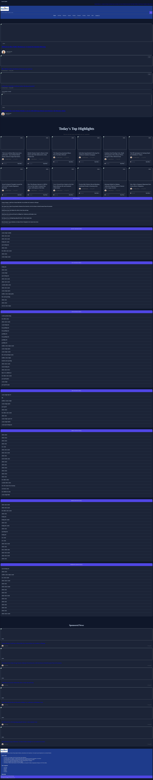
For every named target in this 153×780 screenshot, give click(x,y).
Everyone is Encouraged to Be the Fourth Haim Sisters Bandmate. (15, 757)
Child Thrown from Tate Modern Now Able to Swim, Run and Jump (15, 210)
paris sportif (4, 406)
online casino (4, 299)
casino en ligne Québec (6, 421)
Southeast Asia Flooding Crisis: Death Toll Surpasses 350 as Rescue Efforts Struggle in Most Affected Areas (114, 154)
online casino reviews (6, 369)
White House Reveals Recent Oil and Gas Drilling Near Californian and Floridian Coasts (19, 214)
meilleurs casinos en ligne (7, 400)
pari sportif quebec (5, 378)
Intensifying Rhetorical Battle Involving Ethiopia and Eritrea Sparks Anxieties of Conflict (19, 759)
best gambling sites (5, 327)
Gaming (83, 15)
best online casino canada (7, 250)
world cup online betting (6, 315)
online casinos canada (6, 321)
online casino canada (6, 235)
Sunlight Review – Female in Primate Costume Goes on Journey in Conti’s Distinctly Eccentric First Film (92, 3)
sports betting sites (5, 244)
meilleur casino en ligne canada (8, 345)
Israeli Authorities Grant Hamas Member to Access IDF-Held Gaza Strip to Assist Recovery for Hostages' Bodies (33, 110)
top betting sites (5, 531)
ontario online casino (6, 458)
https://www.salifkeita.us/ (6, 372)
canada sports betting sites (7, 424)
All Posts (59, 15)
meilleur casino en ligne (6, 357)
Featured (79, 15)
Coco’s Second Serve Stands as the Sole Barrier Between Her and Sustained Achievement (63, 186)
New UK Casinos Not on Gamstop (8, 485)
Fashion (74, 15)
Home (54, 15)
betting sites (4, 266)
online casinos (4, 247)
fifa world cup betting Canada (7, 354)
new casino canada (5, 577)
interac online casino (6, 549)
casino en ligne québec (6, 348)
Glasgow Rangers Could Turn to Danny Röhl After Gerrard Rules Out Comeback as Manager (20, 202)
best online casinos (5, 318)
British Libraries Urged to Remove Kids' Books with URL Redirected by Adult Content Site (38, 154)
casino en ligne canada (6, 256)
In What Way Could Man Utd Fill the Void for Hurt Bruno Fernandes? (18, 86)
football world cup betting (7, 360)
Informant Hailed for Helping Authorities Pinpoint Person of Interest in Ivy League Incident (114, 186)
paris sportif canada (6, 384)
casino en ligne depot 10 (6, 394)
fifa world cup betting (6, 296)
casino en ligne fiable (6, 494)
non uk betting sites (5, 568)
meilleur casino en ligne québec (8, 293)
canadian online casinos (6, 284)
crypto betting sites (5, 324)
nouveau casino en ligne (6, 305)
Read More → (20, 163)
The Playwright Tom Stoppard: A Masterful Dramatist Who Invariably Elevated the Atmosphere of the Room (22, 758)
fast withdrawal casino (6, 491)
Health (88, 15)
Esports (69, 15)
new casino (4, 446)
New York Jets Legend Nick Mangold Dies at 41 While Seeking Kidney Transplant (18, 760)
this (2, 397)
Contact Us (97, 15)
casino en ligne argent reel (7, 418)
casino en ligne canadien (6, 232)
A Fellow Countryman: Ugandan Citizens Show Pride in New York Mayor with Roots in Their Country (132, 3)
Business (64, 15)
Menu (77, 17)
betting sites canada (5, 241)
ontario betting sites (5, 366)
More (93, 15)
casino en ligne (4, 272)
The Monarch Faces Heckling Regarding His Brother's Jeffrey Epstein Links (17, 218)
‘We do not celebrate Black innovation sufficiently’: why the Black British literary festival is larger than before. (12, 154)
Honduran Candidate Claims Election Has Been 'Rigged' (13, 761)
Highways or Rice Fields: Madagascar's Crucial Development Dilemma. (24, 46)
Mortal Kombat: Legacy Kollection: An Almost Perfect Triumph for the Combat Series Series (20, 221)
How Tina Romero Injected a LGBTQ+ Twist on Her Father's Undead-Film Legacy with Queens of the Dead (37, 186)
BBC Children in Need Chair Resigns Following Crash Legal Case (17, 68)
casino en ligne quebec (6, 290)
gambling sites (4, 333)
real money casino (5, 488)
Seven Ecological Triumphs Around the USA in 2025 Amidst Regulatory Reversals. (12, 186)
